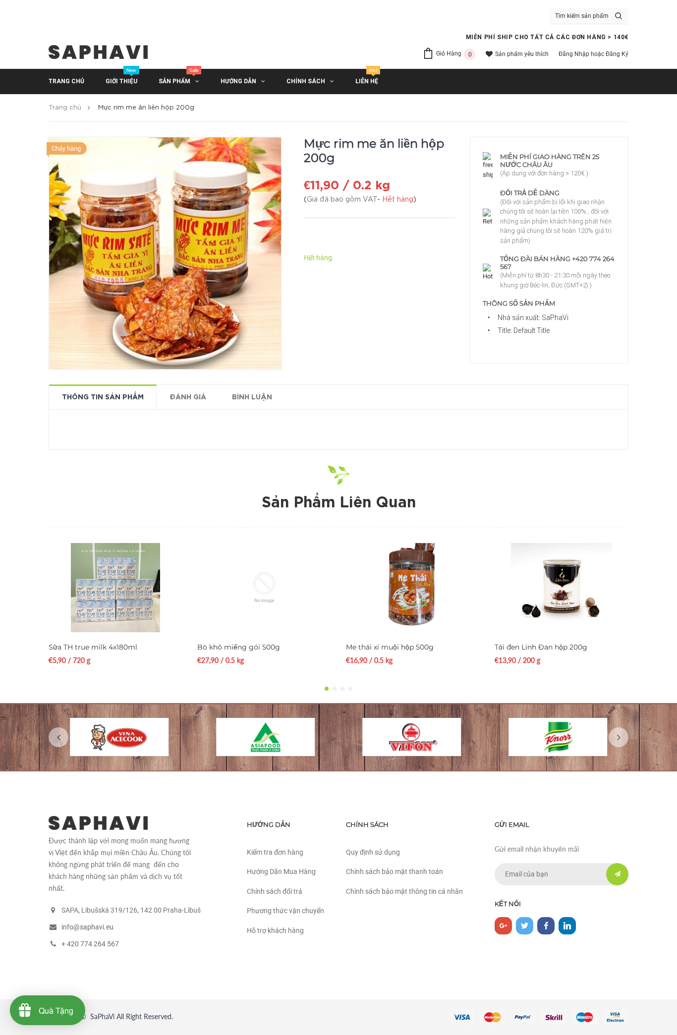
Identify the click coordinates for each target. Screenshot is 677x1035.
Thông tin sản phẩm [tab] (103, 397)
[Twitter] (524, 925)
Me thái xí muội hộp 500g (390, 647)
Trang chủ (65, 107)
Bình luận (252, 397)
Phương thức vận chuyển (285, 911)
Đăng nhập (574, 54)
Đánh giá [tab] (187, 397)
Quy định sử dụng (373, 852)
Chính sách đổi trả (274, 891)
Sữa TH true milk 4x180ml (93, 647)
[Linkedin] (567, 925)
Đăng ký (617, 54)
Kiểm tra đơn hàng (275, 852)
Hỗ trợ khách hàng (275, 930)
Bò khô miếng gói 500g (238, 647)
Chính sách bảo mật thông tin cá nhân (404, 891)
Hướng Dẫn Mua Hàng (281, 871)
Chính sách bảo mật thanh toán (394, 871)
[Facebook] (546, 925)
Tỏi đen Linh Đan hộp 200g (541, 647)
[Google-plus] (503, 925)
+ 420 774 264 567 (90, 944)
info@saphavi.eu (87, 927)
